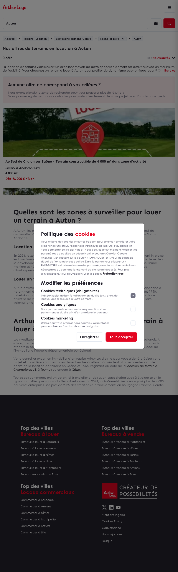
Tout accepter (121, 337)
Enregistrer (89, 337)
